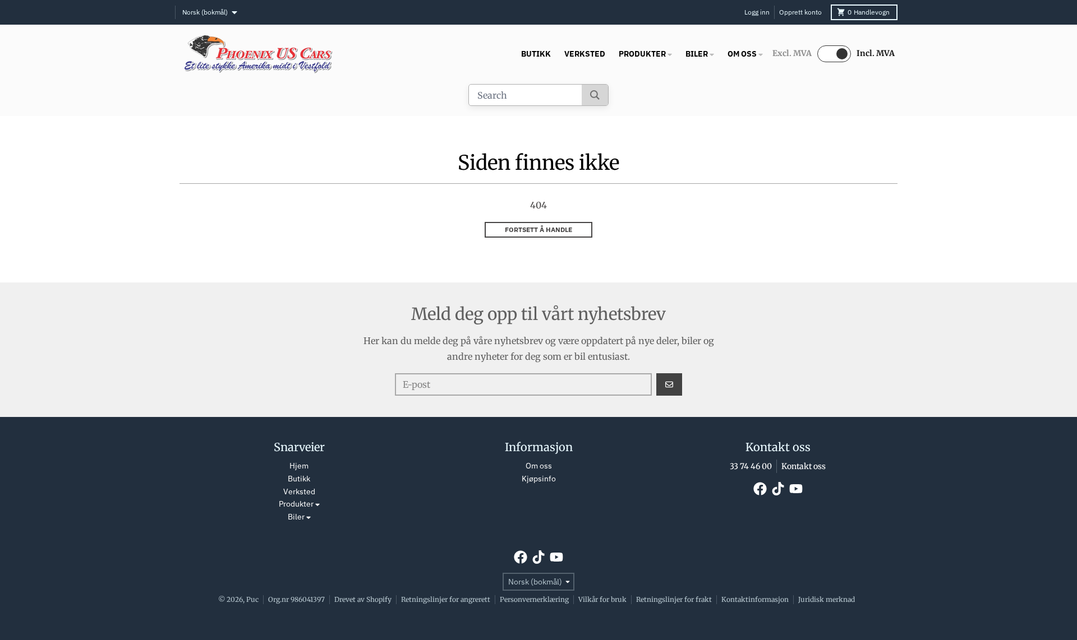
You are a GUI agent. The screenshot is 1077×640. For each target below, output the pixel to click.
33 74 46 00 (751, 466)
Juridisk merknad (826, 599)
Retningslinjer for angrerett (445, 599)
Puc (252, 599)
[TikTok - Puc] (778, 488)
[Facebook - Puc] (760, 488)
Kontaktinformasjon (755, 599)
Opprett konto (800, 12)
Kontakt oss (803, 466)
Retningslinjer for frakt (674, 599)
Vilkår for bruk (602, 599)
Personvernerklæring (534, 599)
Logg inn (757, 12)
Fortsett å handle (538, 229)
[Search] (595, 95)
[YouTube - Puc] (796, 488)
